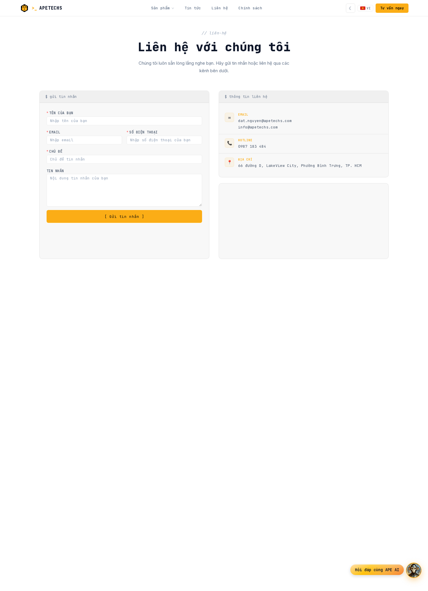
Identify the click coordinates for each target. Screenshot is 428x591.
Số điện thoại (143, 132)
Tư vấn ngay (392, 8)
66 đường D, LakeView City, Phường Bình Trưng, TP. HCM (300, 165)
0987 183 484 (252, 146)
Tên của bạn (61, 113)
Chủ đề (55, 151)
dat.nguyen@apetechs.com (265, 120)
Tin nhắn (55, 171)
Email (54, 132)
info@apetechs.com (258, 127)
